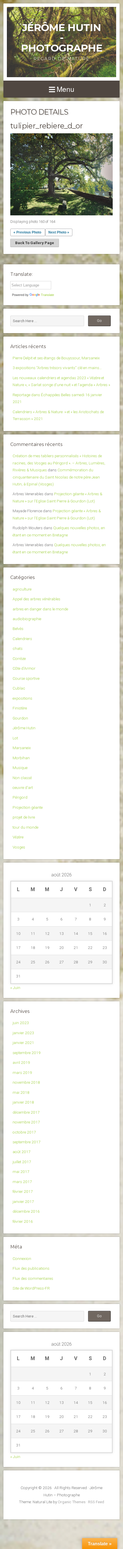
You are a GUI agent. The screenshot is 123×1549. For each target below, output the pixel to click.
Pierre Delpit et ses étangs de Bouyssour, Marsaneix (56, 358)
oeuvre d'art (23, 787)
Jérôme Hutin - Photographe (61, 37)
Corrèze (19, 658)
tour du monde (25, 827)
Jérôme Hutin (24, 728)
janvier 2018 (23, 1102)
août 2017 (22, 1151)
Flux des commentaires (33, 1278)
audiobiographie (27, 618)
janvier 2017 (23, 1201)
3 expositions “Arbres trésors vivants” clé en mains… (57, 367)
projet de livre (24, 817)
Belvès (18, 628)
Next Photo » (58, 232)
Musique (20, 767)
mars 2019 (22, 1072)
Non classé (22, 777)
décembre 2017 (26, 1112)
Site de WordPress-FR (31, 1288)
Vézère (18, 837)
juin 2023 (21, 1022)
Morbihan (21, 757)
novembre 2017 (26, 1122)
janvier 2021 (23, 1042)
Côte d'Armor (24, 668)
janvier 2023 (23, 1032)
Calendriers (22, 638)
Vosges (19, 847)
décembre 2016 (26, 1211)
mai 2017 (21, 1171)
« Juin (15, 987)
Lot (15, 738)
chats (18, 648)
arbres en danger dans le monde (40, 609)
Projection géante (28, 807)
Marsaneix (22, 747)
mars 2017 (22, 1181)
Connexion (22, 1258)
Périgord (20, 797)
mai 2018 (21, 1092)
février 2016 (23, 1221)
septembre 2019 (27, 1052)
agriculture (22, 589)
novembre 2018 (26, 1082)
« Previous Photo (27, 232)
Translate (47, 295)
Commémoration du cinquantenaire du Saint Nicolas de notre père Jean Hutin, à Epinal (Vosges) (56, 477)
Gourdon (20, 718)
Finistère (20, 708)
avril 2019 (21, 1062)
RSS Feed (96, 1501)
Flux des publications (31, 1268)
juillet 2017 (22, 1161)
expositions (22, 698)
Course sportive (26, 678)
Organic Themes (72, 1501)
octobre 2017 (24, 1132)
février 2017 (23, 1191)
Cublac (19, 688)
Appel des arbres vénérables (36, 599)
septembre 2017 (27, 1142)
